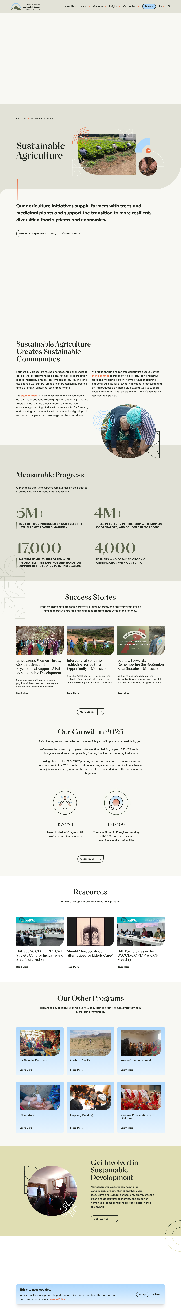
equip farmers (29, 395)
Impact (83, 6)
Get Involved (129, 6)
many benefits (100, 375)
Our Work (98, 6)
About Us (69, 6)
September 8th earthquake (131, 679)
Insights (113, 6)
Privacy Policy (57, 1299)
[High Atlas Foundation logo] (25, 6)
